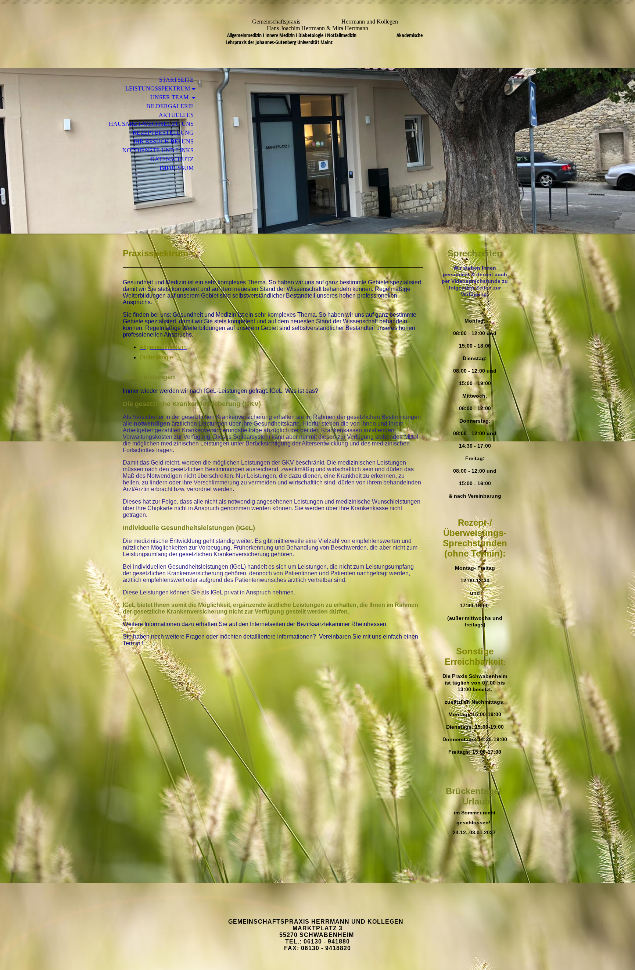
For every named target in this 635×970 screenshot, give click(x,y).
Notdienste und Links (158, 150)
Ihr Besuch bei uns (163, 141)
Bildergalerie (170, 106)
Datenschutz (172, 159)
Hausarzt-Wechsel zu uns (151, 124)
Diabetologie (156, 357)
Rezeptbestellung (163, 132)
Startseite (176, 80)
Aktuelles (176, 115)
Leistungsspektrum (157, 88)
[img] (317, 151)
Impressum (176, 168)
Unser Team (170, 97)
